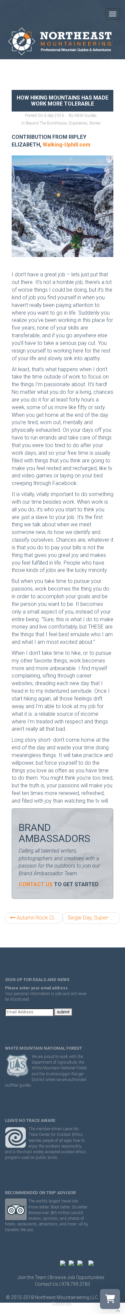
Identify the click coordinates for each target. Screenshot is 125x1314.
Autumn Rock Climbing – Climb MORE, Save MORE (39, 918)
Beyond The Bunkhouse (46, 123)
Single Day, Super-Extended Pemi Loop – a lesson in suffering (94, 918)
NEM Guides (85, 115)
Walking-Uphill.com (66, 144)
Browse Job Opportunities (77, 1277)
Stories (95, 123)
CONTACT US (36, 884)
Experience (78, 123)
